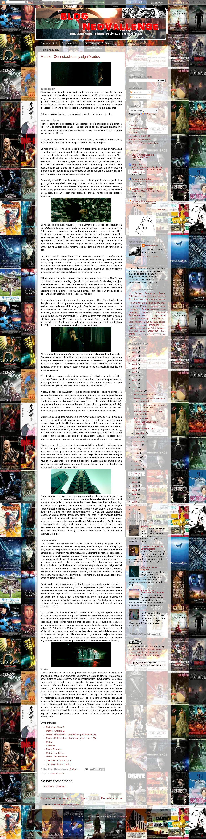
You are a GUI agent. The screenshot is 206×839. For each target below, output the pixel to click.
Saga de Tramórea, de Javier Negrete (152, 547)
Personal (154, 324)
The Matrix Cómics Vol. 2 (58, 764)
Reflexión (145, 328)
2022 (134, 364)
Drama (145, 309)
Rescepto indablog (141, 179)
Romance (161, 328)
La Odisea (146, 526)
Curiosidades (153, 306)
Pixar (163, 325)
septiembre (140, 441)
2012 (134, 490)
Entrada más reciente (54, 798)
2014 (134, 482)
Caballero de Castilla (142, 189)
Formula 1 (146, 316)
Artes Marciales (158, 296)
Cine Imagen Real (70, 43)
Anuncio (145, 296)
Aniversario (134, 296)
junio (136, 453)
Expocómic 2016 (142, 418)
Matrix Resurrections (56, 756)
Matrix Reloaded (54, 749)
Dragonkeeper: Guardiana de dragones (152, 591)
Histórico (132, 319)
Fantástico (134, 315)
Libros (154, 319)
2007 (134, 510)
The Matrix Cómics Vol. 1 (58, 760)
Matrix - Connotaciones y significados (70, 57)
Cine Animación (92, 43)
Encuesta (155, 310)
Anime (162, 293)
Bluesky (132, 125)
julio (136, 449)
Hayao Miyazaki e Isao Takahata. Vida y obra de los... (149, 399)
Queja (138, 328)
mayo (137, 457)
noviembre (139, 433)
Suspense (153, 330)
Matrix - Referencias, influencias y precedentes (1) (71, 734)
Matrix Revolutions (55, 753)
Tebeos (108, 43)
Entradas (136, 92)
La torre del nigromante (144, 201)
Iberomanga (143, 319)
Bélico (141, 299)
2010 (134, 498)
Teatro (163, 331)
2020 (134, 372)
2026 (134, 348)
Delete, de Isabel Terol (144, 428)
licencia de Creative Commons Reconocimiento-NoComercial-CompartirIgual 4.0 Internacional (145, 652)
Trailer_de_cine (142, 334)
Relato (153, 328)
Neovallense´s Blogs (138, 129)
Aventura (133, 299)
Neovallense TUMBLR (139, 136)
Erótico (163, 309)
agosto (137, 445)
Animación (150, 293)
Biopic (148, 299)
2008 (134, 506)
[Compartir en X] (97, 769)
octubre (138, 437)
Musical (162, 322)
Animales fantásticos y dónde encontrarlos (148, 412)
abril (136, 461)
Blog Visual (138, 164)
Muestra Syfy (151, 321)
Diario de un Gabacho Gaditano (144, 143)
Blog (153, 299)
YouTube (133, 132)
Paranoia (142, 325)
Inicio (84, 798)
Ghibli (163, 315)
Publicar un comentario (55, 786)
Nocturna (132, 325)
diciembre (139, 391)
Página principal (49, 43)
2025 (134, 352)
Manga (162, 318)
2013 (134, 486)
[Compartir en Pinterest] (103, 769)
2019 (134, 376)
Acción (138, 293)
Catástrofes (161, 299)
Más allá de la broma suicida (144, 203)
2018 (134, 380)
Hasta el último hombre (145, 395)
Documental (134, 309)
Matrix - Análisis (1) (55, 727)
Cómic (143, 306)
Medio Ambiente (136, 322)
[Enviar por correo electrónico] (91, 769)
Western (133, 337)
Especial (60, 773)
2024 (134, 356)
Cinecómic (160, 303)
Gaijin (155, 315)
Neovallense (151, 245)
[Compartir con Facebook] (100, 769)
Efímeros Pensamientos (140, 139)
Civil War (145, 610)
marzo (137, 465)
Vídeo (152, 334)
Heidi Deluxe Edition (140, 157)
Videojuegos (161, 334)
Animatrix (50, 745)
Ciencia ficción (137, 303)
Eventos (146, 312)
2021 (134, 368)
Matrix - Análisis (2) (55, 731)
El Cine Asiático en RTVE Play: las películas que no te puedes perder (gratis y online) (147, 169)
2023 (134, 360)
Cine (53, 773)
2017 (134, 384)
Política (132, 328)
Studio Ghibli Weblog (143, 155)
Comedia (133, 306)
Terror (132, 334)
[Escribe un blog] (94, 769)
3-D (130, 293)
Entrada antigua (111, 798)
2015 (134, 478)
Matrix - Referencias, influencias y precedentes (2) (71, 738)
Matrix (49, 742)
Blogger (123, 816)
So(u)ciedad (133, 331)
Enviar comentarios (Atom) (66, 805)
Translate (151, 114)
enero (137, 473)
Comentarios (138, 97)
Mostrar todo (161, 210)
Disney (163, 306)
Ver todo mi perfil (150, 256)
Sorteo (142, 331)
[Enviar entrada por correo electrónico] (86, 769)
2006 (134, 514)
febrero (138, 469)
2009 (134, 502)
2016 (134, 388)
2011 (134, 494)
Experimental (160, 312)
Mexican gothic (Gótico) (142, 181)
